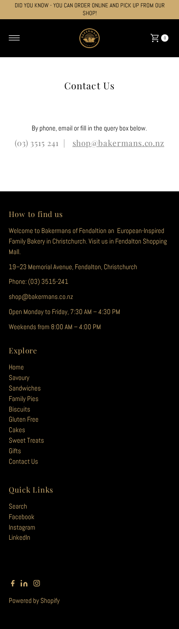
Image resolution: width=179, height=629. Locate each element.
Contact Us (23, 461)
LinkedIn (19, 537)
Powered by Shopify (34, 600)
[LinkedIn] (24, 584)
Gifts (15, 450)
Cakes (17, 429)
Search (18, 506)
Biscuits (19, 409)
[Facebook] (13, 584)
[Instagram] (37, 584)
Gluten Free (24, 419)
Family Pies (24, 398)
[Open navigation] (14, 38)
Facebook (21, 516)
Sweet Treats (26, 440)
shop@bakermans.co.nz (118, 142)
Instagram (22, 527)
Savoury (19, 377)
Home (16, 367)
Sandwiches (25, 388)
